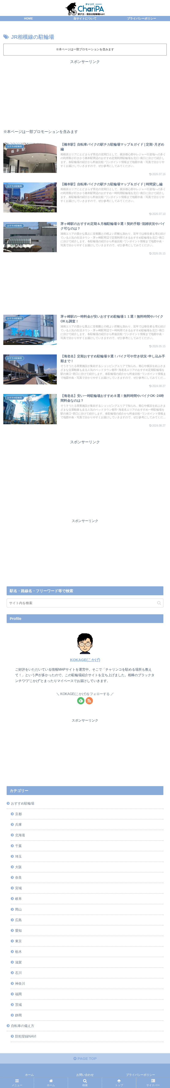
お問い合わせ (85, 1074)
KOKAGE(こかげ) (85, 660)
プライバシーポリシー (140, 1074)
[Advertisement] (85, 94)
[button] (159, 603)
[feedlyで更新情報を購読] (80, 700)
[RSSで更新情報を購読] (89, 700)
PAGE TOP (86, 1059)
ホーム (29, 1074)
